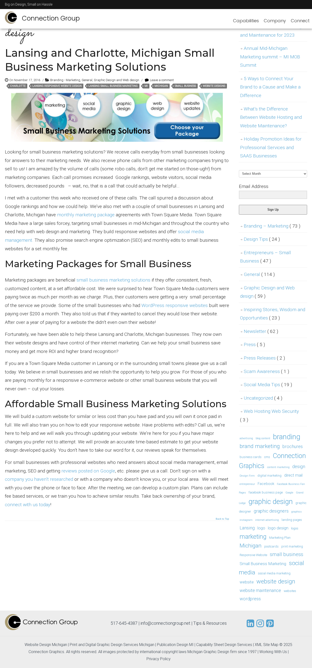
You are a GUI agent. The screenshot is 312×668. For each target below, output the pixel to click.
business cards (251, 457)
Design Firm (247, 475)
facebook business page (266, 492)
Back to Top (222, 519)
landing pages (292, 520)
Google (289, 492)
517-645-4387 (124, 623)
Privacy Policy (158, 659)
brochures (293, 446)
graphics (296, 511)
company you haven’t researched (39, 479)
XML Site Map (266, 644)
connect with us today (27, 504)
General (87, 80)
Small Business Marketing (263, 563)
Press (254, 344)
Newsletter (261, 331)
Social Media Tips (268, 384)
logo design (278, 528)
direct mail (293, 475)
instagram (246, 520)
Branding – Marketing (272, 226)
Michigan (161, 86)
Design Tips (262, 239)
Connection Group (51, 18)
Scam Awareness (266, 371)
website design (275, 581)
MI (146, 86)
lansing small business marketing (113, 86)
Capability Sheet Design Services (224, 644)
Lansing (247, 527)
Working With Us (273, 651)
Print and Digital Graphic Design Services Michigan (112, 644)
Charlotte (18, 86)
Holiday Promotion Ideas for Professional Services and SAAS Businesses (271, 147)
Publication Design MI (175, 644)
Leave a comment (162, 80)
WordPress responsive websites (174, 305)
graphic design (270, 501)
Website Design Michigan (46, 644)
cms (267, 457)
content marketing (278, 467)
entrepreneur (247, 484)
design (298, 466)
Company (275, 21)
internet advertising (267, 520)
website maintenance (260, 590)
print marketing (292, 546)
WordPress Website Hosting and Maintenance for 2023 (271, 31)
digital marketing (269, 475)
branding (286, 437)
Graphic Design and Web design (116, 80)
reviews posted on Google (88, 471)
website (247, 582)
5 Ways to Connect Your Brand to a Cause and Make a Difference (270, 87)
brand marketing (260, 446)
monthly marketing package (86, 215)
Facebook (266, 484)
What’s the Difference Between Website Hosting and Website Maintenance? (271, 117)
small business (185, 86)
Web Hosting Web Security (269, 415)
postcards (271, 546)
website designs (214, 86)
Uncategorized (263, 398)
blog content (263, 438)
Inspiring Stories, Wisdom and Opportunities (272, 314)
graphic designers (271, 511)
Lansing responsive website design (57, 86)
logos (294, 528)
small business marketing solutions (113, 280)
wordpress (250, 598)
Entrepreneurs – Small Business (265, 257)
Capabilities (246, 21)
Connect (300, 21)
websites (290, 591)
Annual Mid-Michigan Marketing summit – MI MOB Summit (270, 56)
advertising (246, 438)
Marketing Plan (280, 537)
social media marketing (274, 573)
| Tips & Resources (209, 623)
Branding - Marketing (65, 80)
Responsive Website (253, 555)
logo (261, 528)
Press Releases (264, 358)
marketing (253, 536)
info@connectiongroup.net (165, 623)
